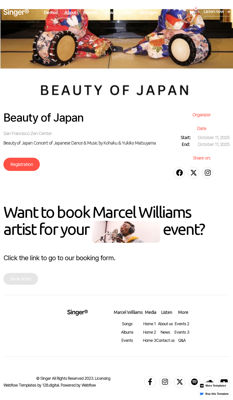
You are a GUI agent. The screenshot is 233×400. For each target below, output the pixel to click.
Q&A (182, 340)
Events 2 (182, 323)
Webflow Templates (19, 385)
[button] (50, 12)
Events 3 (182, 332)
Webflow (88, 385)
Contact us (165, 340)
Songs (127, 323)
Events (127, 340)
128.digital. (51, 385)
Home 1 (149, 323)
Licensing (102, 378)
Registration (21, 164)
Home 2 (149, 332)
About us (165, 323)
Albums (127, 332)
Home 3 (149, 340)
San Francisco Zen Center (27, 133)
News (109, 12)
